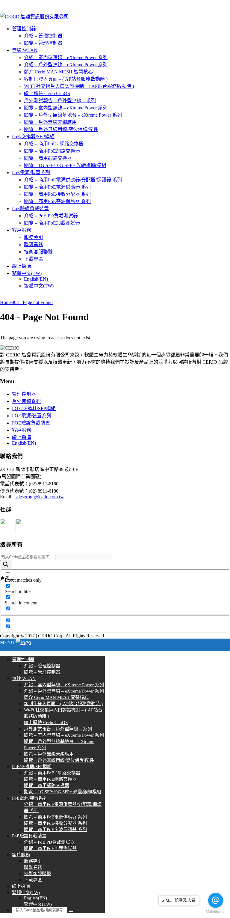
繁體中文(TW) (27, 273)
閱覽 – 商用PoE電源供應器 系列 (57, 186)
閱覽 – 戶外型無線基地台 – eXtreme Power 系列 (73, 115)
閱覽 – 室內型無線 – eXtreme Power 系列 (66, 107)
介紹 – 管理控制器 (43, 35)
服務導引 (33, 237)
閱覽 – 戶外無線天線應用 (50, 122)
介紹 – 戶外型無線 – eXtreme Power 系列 (66, 64)
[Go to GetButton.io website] (215, 912)
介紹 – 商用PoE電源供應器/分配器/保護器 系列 (73, 179)
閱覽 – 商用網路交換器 (48, 158)
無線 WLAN (24, 50)
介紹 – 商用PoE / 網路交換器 (54, 143)
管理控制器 (24, 28)
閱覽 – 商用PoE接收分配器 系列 (57, 194)
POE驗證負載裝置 (31, 422)
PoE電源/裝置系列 (31, 172)
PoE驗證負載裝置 (30, 208)
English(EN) (36, 279)
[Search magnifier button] (5, 564)
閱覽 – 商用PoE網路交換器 (52, 150)
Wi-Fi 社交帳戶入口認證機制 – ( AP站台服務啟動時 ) (79, 86)
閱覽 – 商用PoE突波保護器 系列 (57, 201)
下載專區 (33, 258)
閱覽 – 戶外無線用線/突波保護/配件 (61, 129)
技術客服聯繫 (38, 251)
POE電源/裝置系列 (31, 415)
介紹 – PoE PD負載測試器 (51, 215)
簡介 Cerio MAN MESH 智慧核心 (58, 71)
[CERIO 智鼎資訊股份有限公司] (34, 16)
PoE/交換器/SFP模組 (33, 136)
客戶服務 (21, 230)
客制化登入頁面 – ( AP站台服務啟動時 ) (66, 79)
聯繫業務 (33, 244)
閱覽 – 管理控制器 (43, 43)
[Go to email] (215, 900)
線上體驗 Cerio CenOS (47, 93)
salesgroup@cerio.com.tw (39, 496)
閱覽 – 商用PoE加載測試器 (52, 222)
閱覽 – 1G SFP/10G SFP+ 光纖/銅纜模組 (65, 165)
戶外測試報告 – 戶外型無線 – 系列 (60, 100)
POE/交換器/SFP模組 (34, 408)
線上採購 (21, 266)
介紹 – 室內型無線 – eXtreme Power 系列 (66, 57)
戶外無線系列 (26, 401)
